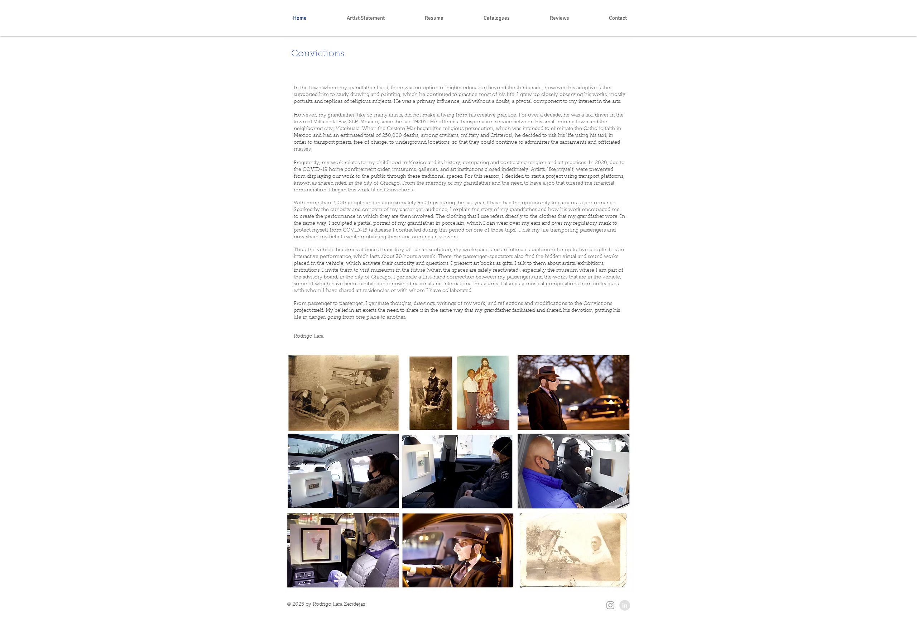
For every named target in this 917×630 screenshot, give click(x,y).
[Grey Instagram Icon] (610, 605)
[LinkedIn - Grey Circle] (624, 605)
